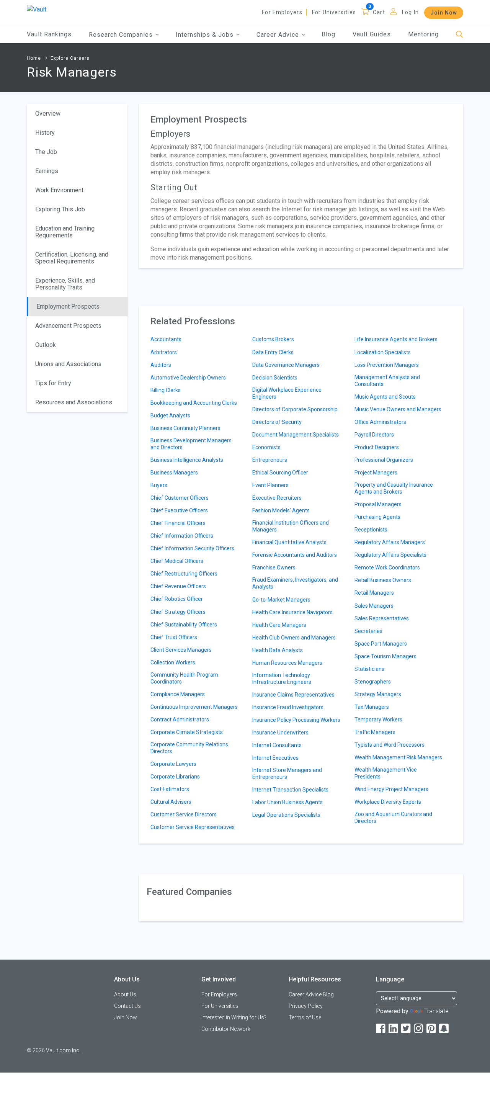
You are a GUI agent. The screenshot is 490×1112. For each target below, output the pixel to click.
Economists (266, 447)
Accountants (165, 339)
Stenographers (372, 682)
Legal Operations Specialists (286, 815)
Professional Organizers (383, 460)
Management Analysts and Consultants (387, 380)
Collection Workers (172, 662)
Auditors (160, 365)
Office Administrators (380, 422)
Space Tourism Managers (385, 656)
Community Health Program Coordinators (184, 678)
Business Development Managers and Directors (191, 443)
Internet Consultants (277, 745)
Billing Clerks (165, 390)
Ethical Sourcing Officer (280, 472)
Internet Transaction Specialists (290, 790)
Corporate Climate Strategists (186, 732)
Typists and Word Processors (389, 745)
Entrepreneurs (269, 460)
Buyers (158, 485)
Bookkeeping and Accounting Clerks (193, 403)
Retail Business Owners (382, 580)
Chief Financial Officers (178, 523)
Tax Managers (371, 707)
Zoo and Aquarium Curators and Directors (393, 817)
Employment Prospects (68, 306)
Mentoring (423, 34)
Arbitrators (163, 352)
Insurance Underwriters (280, 732)
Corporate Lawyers (173, 764)
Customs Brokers (273, 339)
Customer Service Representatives (192, 827)
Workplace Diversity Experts (387, 802)
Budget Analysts (170, 415)
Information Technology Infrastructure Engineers (281, 678)
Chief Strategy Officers (178, 612)
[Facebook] (381, 1029)
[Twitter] (406, 1029)
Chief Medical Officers (176, 561)
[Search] (459, 34)
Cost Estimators (169, 789)
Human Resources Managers (287, 663)
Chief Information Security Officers (192, 548)
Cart (379, 12)
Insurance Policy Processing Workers (296, 720)
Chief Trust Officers (173, 637)
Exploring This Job (60, 209)
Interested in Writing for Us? (233, 1017)
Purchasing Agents (377, 517)
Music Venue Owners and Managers (397, 409)
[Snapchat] (444, 1029)
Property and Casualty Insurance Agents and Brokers (393, 488)
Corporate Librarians (175, 776)
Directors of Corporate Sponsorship (295, 409)
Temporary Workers (378, 719)
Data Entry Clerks (273, 352)
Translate (436, 1011)
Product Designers (376, 447)
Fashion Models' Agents (281, 510)
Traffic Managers (374, 732)
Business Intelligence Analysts (186, 460)
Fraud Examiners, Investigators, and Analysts (295, 583)
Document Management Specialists (295, 435)
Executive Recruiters (277, 498)
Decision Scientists (274, 377)
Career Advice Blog (311, 994)
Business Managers (174, 472)
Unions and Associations (68, 364)
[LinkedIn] (394, 1029)
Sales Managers (374, 606)
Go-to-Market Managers (281, 600)
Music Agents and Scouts (385, 397)
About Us (125, 994)
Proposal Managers (378, 504)
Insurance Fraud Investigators (287, 707)
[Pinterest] (431, 1029)
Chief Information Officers (181, 536)
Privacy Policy (306, 1006)
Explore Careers (70, 58)
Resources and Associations (73, 402)
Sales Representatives (381, 618)
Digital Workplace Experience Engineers (287, 393)
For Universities (334, 12)
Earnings (46, 171)
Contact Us (127, 1006)
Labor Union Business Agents (287, 802)
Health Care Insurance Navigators (292, 612)
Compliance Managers (177, 694)
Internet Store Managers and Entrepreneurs (287, 773)
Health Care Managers (279, 625)
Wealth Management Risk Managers (398, 757)
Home (34, 58)
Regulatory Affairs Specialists (390, 555)
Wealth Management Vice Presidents (385, 773)
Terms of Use (305, 1017)
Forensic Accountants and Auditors (294, 555)
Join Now (443, 13)
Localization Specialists (382, 352)
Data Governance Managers (286, 365)
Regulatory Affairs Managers (389, 542)
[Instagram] (419, 1029)
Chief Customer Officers (179, 498)
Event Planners (270, 485)
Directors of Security (277, 422)
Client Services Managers (181, 650)
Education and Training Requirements (65, 232)
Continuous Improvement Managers (194, 707)
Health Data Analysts (277, 650)
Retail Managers (374, 593)
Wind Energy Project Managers (391, 789)
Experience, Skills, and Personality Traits (65, 284)
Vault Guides (372, 34)
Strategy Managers (377, 694)
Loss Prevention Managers (386, 365)
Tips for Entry (53, 383)
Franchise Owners (274, 567)
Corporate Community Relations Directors (189, 747)
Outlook (45, 344)
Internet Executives (275, 758)
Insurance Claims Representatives (293, 695)
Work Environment (59, 190)
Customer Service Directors (183, 814)
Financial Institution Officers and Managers (290, 526)
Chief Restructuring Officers (183, 574)
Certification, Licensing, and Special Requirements (71, 258)
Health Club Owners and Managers (294, 637)
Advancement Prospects (68, 325)
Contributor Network (225, 1029)
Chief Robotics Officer (176, 599)
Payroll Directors (374, 435)
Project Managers (375, 472)
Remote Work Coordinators (387, 567)
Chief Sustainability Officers (183, 624)
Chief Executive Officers (179, 510)
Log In (410, 12)
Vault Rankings (49, 34)
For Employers (282, 12)
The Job (46, 151)
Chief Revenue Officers (178, 586)
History (45, 132)
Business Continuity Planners (185, 428)
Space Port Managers (380, 644)
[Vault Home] (36, 9)
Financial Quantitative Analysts (289, 542)
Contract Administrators (179, 719)
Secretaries (368, 631)
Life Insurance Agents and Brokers (396, 339)
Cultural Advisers (170, 802)
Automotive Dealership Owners (188, 377)
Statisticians (369, 669)
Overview (47, 113)
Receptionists (370, 530)
